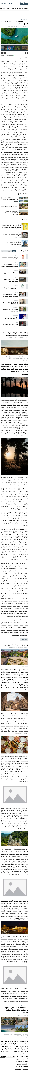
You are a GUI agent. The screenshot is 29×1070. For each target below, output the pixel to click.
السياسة (16, 270)
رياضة (4, 8)
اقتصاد (12, 8)
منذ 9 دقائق (18, 229)
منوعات (16, 322)
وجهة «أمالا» (24, 640)
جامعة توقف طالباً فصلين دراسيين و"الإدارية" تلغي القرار (13, 243)
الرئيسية (26, 8)
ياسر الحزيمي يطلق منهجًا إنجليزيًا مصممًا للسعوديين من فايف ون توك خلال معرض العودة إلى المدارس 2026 (11, 226)
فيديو (8, 8)
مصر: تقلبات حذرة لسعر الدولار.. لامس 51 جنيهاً (12, 235)
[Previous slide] (26, 36)
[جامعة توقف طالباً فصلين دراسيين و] (25, 243)
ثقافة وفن (15, 307)
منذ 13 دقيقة (18, 237)
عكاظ (26, 19)
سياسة (16, 8)
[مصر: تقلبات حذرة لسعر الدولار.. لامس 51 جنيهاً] (25, 235)
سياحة (22, 19)
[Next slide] (2, 36)
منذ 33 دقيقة (18, 246)
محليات (21, 8)
